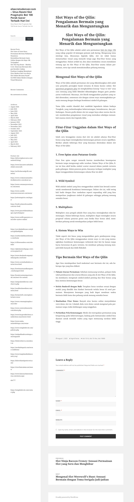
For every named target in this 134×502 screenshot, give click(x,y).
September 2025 (16, 131)
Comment (60, 370)
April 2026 (14, 116)
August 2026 (15, 107)
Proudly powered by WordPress (67, 497)
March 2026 (15, 118)
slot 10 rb (85, 338)
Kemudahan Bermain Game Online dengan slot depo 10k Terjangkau (20, 60)
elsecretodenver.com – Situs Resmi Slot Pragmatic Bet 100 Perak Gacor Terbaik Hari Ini (23, 14)
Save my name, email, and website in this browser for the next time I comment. (85, 430)
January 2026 (15, 122)
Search (13, 36)
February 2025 (16, 146)
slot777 (13, 380)
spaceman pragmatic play (66, 89)
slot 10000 (101, 338)
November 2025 (16, 127)
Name (59, 401)
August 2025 (15, 133)
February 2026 (16, 120)
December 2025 (16, 124)
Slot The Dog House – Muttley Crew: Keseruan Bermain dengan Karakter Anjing (21, 67)
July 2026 (14, 109)
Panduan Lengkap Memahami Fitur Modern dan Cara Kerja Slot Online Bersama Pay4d (21, 73)
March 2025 (15, 144)
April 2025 (14, 142)
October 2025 (15, 129)
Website (59, 420)
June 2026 (14, 111)
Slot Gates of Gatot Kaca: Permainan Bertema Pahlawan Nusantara (21, 53)
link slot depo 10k (108, 50)
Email (59, 410)
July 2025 (14, 135)
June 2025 (14, 137)
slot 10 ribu (93, 338)
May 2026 (14, 113)
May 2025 (14, 140)
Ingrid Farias (75, 338)
